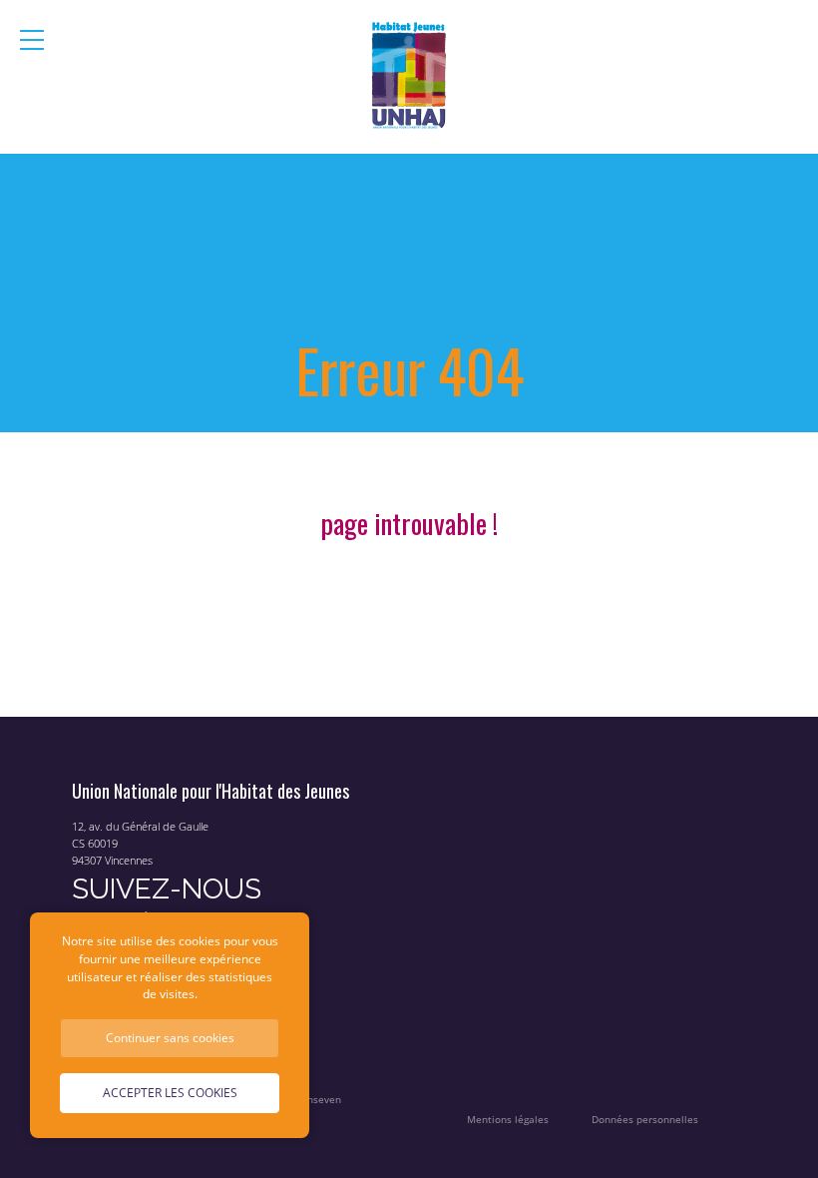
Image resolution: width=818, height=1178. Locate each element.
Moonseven (313, 1099)
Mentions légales (508, 1119)
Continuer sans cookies (170, 1037)
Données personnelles (645, 1119)
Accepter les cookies (170, 1092)
